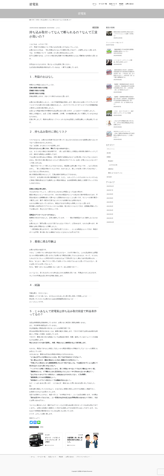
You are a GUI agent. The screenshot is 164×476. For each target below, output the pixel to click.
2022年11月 (110, 186)
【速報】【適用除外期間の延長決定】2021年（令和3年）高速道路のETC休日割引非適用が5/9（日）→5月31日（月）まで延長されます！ (124, 100)
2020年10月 (110, 222)
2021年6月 (110, 202)
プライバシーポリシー (83, 456)
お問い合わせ (70, 456)
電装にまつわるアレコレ (115, 173)
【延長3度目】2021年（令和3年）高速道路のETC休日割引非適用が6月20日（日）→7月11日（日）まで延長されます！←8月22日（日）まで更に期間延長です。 (124, 73)
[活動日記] (36, 440)
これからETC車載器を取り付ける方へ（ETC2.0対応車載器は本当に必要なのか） (124, 122)
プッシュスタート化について (114, 42)
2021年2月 (110, 218)
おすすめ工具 (113, 165)
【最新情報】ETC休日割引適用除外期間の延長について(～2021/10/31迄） (124, 51)
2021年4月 (110, 210)
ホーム (33, 456)
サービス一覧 (41, 456)
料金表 (61, 456)
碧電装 (95, 27)
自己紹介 (109, 177)
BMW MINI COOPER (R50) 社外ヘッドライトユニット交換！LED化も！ (124, 33)
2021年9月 (110, 194)
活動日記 (110, 169)
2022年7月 (110, 190)
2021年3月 (110, 214)
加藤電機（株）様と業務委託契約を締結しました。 (74, 440)
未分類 (109, 153)
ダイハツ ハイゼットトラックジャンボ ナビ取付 (52, 440)
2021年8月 (110, 198)
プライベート (111, 149)
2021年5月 (110, 206)
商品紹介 (110, 161)
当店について (52, 456)
